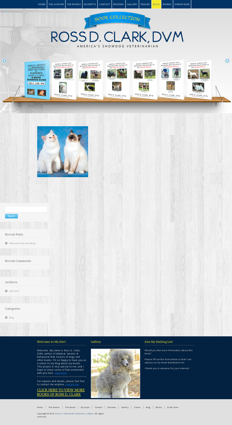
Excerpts (85, 407)
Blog (11, 317)
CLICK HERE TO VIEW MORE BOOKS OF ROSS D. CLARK (61, 392)
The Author (54, 407)
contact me (72, 384)
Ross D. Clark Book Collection (70, 413)
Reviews (112, 407)
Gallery (125, 407)
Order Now (172, 407)
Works (159, 407)
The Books (70, 407)
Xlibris (90, 413)
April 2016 (14, 291)
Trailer (137, 407)
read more (61, 373)
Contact (98, 407)
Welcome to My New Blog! (22, 243)
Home (40, 407)
